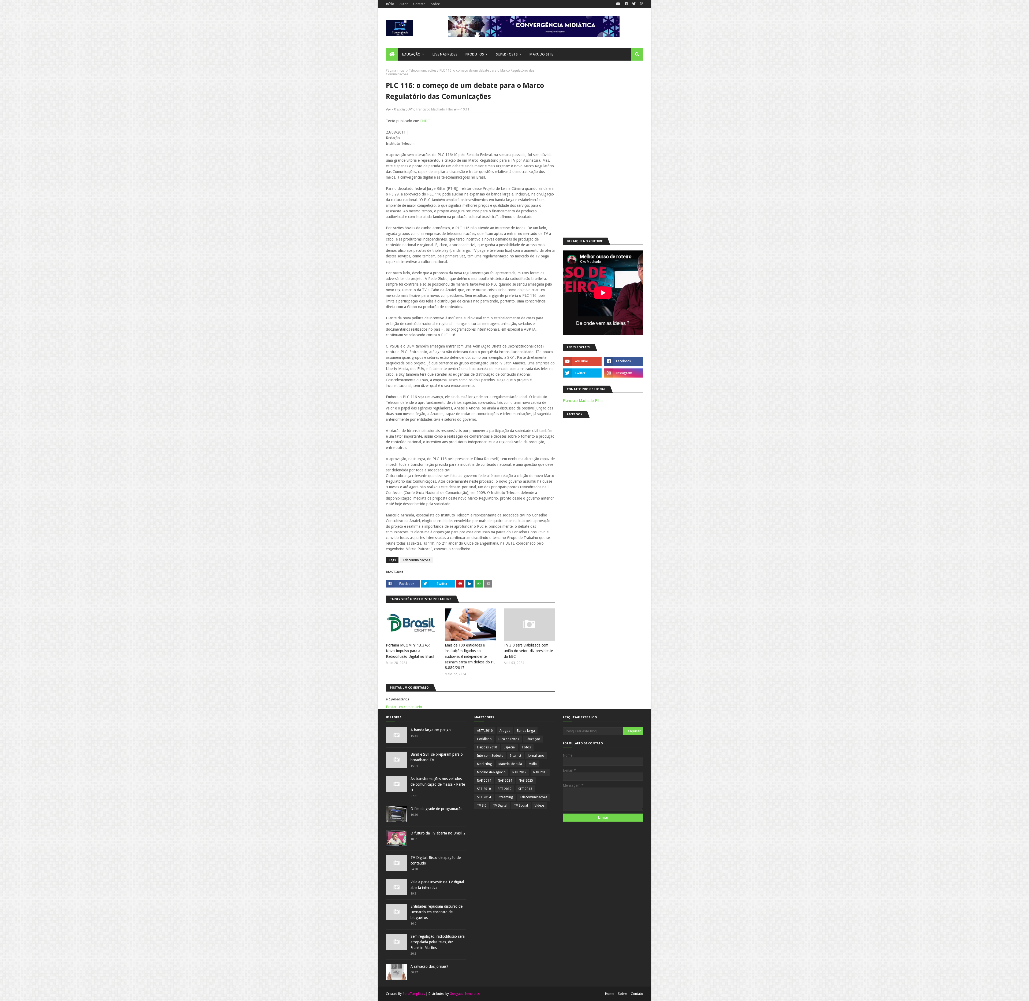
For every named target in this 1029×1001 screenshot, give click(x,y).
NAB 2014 (484, 780)
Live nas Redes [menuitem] (445, 54)
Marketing (484, 764)
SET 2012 (505, 789)
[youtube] (618, 4)
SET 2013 (525, 789)
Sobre (435, 4)
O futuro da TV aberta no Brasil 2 (438, 833)
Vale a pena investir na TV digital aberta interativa (437, 885)
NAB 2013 (540, 772)
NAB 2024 (505, 780)
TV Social (521, 805)
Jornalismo (536, 756)
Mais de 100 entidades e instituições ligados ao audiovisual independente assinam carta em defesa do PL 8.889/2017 (470, 656)
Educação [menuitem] (411, 54)
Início (390, 4)
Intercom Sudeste (490, 756)
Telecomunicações (422, 70)
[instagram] (641, 4)
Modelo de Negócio (491, 772)
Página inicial (395, 70)
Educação (533, 739)
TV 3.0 (481, 805)
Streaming (505, 797)
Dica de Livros (508, 739)
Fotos (526, 747)
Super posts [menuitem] (507, 54)
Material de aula (510, 764)
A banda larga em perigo (431, 730)
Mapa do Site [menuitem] (541, 54)
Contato (419, 4)
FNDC (425, 121)
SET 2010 (484, 789)
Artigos (504, 731)
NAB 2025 (526, 780)
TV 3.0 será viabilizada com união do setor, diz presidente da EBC (528, 651)
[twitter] (634, 4)
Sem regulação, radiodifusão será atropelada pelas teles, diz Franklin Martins (438, 942)
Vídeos (540, 805)
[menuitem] (392, 54)
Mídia (533, 764)
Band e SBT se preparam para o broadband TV (437, 757)
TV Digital (500, 805)
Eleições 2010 (487, 747)
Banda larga (526, 731)
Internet (515, 756)
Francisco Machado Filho (434, 109)
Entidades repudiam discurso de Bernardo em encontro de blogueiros (437, 912)
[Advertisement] (603, 149)
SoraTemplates (413, 994)
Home (609, 994)
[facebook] (626, 4)
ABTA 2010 (485, 731)
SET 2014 (484, 797)
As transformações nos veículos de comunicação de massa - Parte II (438, 784)
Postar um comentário (404, 707)
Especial (510, 747)
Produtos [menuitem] (474, 54)
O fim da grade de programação (437, 809)
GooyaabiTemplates (465, 994)
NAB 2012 (519, 772)
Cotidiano (484, 739)
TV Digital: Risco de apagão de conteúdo (436, 860)
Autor (404, 4)
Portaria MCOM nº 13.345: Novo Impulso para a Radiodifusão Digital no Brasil (410, 651)
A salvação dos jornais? (429, 966)
